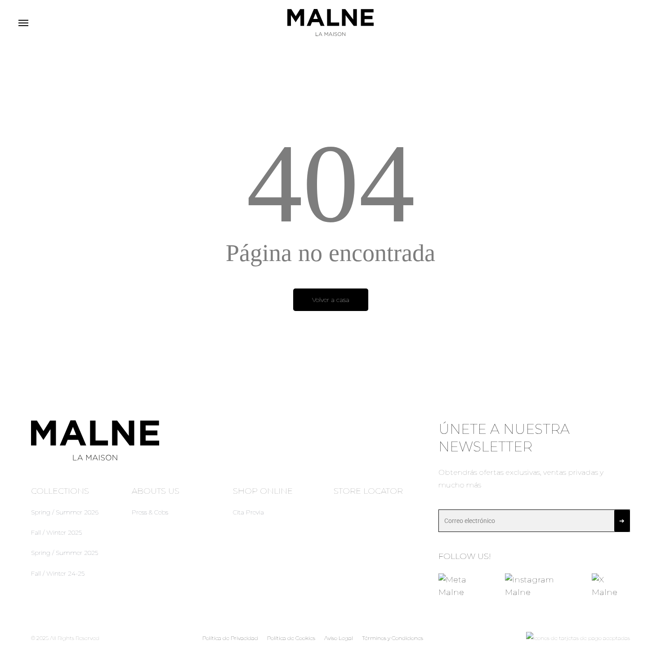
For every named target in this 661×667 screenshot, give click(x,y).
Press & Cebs (150, 512)
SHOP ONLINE (263, 491)
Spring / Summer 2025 (64, 553)
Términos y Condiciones (392, 638)
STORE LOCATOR (368, 491)
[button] (23, 22)
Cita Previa (248, 512)
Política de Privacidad (230, 638)
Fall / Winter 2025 (56, 532)
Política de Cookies (291, 638)
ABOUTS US (155, 491)
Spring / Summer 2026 (64, 512)
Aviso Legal (338, 638)
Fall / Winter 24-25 (58, 573)
